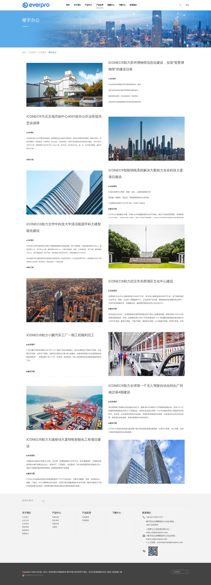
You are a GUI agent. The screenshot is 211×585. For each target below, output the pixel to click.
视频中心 (111, 5)
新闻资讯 (25, 530)
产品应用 (99, 5)
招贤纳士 (25, 533)
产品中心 (88, 5)
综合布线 (55, 520)
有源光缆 (55, 517)
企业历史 (25, 524)
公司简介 (25, 517)
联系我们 (133, 5)
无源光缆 (55, 524)
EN (187, 5)
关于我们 (77, 5)
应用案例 (42, 52)
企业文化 (25, 520)
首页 (68, 5)
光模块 (54, 527)
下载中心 (122, 5)
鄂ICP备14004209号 (75, 572)
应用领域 (85, 517)
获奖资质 (25, 527)
